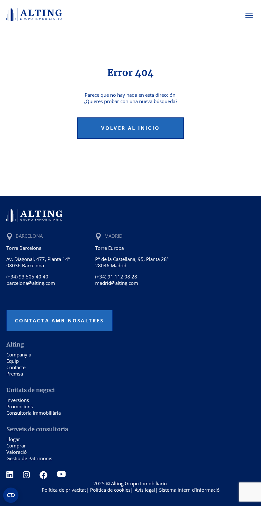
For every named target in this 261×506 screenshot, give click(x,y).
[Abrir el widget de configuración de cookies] (10, 495)
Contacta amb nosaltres (59, 320)
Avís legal (145, 490)
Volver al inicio (130, 128)
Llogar (13, 439)
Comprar (16, 445)
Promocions (19, 406)
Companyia (18, 354)
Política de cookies (110, 490)
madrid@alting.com (116, 283)
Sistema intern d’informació (189, 490)
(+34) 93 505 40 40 (27, 276)
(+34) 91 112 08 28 (116, 276)
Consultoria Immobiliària (33, 413)
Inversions (17, 400)
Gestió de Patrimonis (29, 458)
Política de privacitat (64, 490)
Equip (12, 361)
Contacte (15, 367)
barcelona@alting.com (30, 283)
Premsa (14, 373)
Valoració (16, 452)
